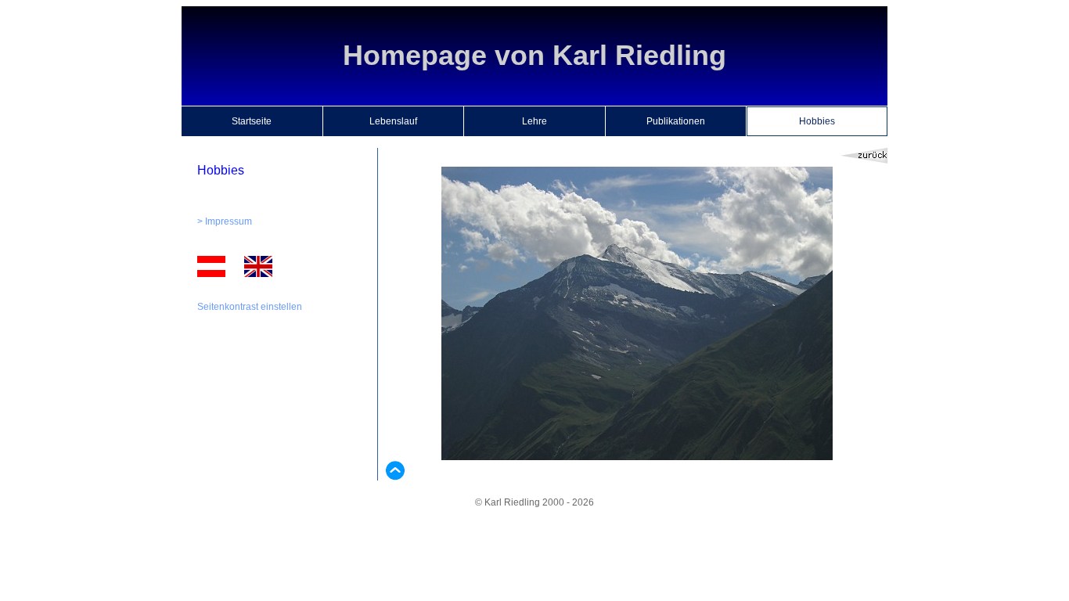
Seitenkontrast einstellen (249, 306)
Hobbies (817, 121)
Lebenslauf (393, 121)
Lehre (534, 121)
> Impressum (224, 221)
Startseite (252, 121)
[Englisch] (258, 273)
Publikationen (675, 121)
